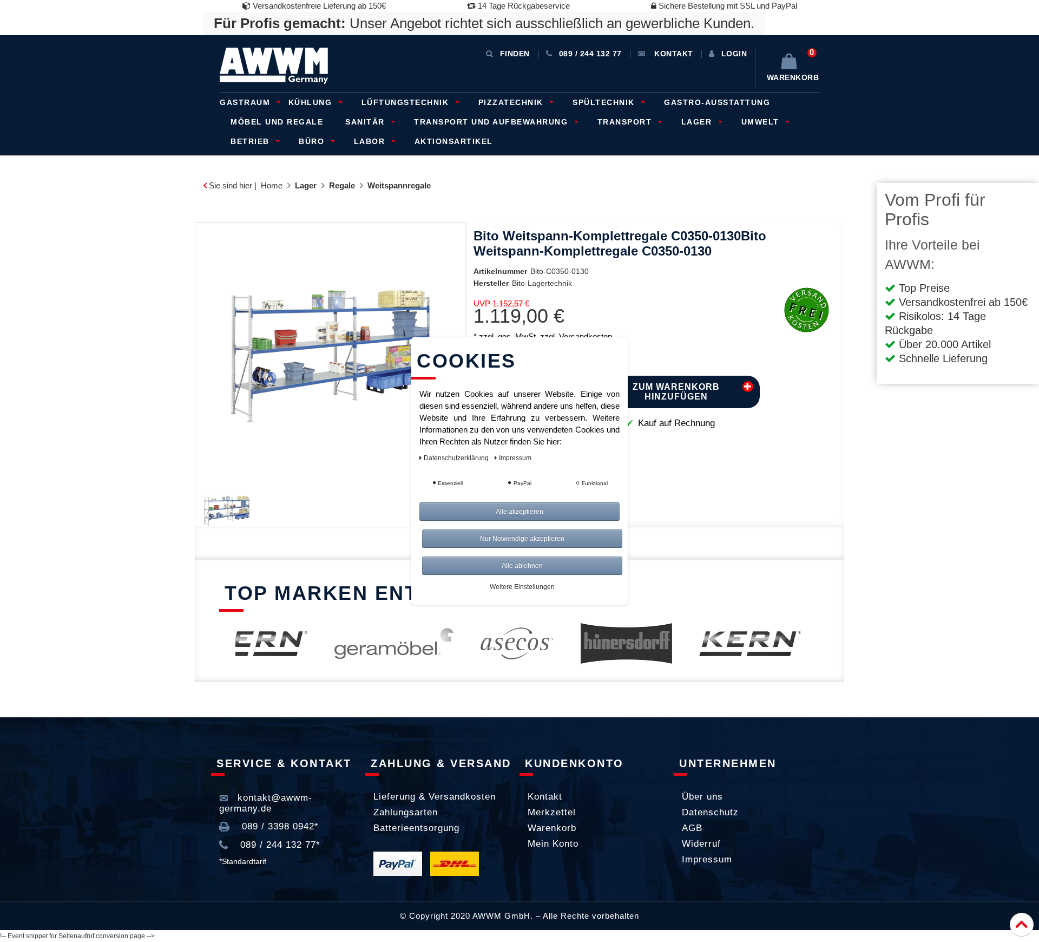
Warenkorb (552, 828)
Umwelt (761, 121)
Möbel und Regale (277, 121)
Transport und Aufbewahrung (492, 121)
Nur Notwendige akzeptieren (522, 538)
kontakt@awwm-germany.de (265, 803)
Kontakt (545, 796)
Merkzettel (552, 812)
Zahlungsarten (405, 812)
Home (272, 185)
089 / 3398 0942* (279, 826)
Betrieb (251, 141)
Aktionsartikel (454, 141)
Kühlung (311, 102)
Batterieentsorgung (416, 828)
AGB (692, 828)
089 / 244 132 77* (278, 845)
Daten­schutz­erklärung (457, 458)
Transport (626, 121)
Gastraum (246, 102)
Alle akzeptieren (519, 511)
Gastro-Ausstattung (717, 102)
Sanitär (366, 121)
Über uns (702, 796)
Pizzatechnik (512, 102)
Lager (698, 121)
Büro (313, 141)
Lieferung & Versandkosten (434, 796)
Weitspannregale (399, 185)
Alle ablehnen (522, 566)
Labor (371, 141)
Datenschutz (710, 812)
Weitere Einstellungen (522, 587)
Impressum (707, 859)
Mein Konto (553, 844)
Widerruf (701, 844)
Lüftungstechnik (406, 102)
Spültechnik (605, 102)
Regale (342, 185)
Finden (515, 53)
